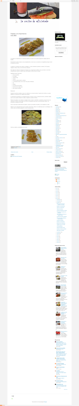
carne (57, 114)
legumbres (57, 128)
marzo (58, 240)
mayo (58, 237)
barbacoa (57, 109)
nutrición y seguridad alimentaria (61, 134)
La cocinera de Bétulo (60, 363)
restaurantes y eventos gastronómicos (59, 146)
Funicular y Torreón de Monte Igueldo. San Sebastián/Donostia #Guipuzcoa (61, 360)
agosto (58, 233)
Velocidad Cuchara (59, 380)
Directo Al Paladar (59, 341)
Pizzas (57, 139)
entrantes (15, 147)
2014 (57, 192)
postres (57, 141)
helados (57, 125)
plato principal (58, 140)
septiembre (59, 232)
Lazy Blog (58, 370)
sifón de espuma (58, 148)
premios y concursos (59, 142)
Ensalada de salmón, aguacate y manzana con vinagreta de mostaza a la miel (64, 304)
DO (56, 119)
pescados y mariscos (59, 137)
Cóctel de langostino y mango (62, 210)
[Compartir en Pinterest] (15, 35)
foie (56, 123)
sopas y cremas (58, 151)
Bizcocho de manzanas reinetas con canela (61, 204)
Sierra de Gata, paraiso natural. (63, 285)
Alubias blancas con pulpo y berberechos (63, 322)
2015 (57, 191)
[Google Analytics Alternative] (2, 405)
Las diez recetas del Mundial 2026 (61, 381)
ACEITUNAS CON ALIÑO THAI (61, 364)
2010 (57, 198)
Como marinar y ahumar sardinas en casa (64, 248)
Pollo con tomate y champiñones (64, 293)
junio (58, 236)
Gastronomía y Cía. (59, 384)
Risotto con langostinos (61, 221)
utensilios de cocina (59, 156)
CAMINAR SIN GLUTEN (60, 358)
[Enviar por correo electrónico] (11, 35)
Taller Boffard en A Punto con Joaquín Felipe (61, 214)
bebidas (57, 111)
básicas (57, 110)
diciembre (58, 199)
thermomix (57, 153)
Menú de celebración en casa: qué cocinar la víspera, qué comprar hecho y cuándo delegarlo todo (61, 354)
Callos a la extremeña (60, 207)
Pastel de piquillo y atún (61, 227)
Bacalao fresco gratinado (61, 223)
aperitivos (57, 106)
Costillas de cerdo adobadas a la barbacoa (64, 313)
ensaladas (57, 120)
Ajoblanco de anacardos (63, 267)
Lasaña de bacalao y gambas (62, 216)
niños (57, 133)
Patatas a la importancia (61, 206)
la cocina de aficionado (58, 182)
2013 (57, 194)
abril (58, 239)
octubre (58, 202)
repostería (57, 144)
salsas (57, 147)
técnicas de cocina (59, 152)
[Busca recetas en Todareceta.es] (57, 175)
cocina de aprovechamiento (60, 115)
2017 (57, 188)
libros (57, 129)
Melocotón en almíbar (60, 230)
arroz (57, 108)
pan (56, 136)
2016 (57, 189)
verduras (57, 157)
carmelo (58, 179)
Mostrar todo (65, 389)
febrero (58, 242)
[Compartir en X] (13, 35)
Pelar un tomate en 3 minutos (64, 332)
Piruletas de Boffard (60, 220)
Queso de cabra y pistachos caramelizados (61, 218)
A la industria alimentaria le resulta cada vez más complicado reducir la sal (61, 386)
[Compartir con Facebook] (14, 35)
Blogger (45, 401)
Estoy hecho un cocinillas (60, 348)
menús (57, 130)
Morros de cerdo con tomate (63, 258)
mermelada (58, 131)
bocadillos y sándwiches (60, 113)
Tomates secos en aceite (61, 224)
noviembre (59, 201)
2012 (57, 195)
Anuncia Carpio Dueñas (60, 367)
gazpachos (58, 124)
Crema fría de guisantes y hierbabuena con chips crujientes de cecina (61, 372)
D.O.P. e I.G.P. (58, 118)
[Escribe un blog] (12, 35)
